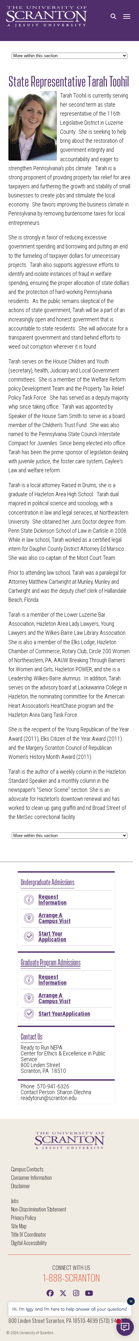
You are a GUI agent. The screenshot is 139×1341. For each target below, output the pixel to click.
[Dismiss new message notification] (131, 1301)
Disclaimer (20, 1186)
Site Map (19, 1226)
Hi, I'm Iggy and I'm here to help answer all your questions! (69, 1309)
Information (52, 899)
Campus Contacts (27, 1169)
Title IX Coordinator (28, 1234)
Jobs (15, 1201)
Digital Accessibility (29, 1243)
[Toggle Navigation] (127, 17)
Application (52, 936)
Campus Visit (54, 918)
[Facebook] (50, 1292)
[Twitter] (63, 1292)
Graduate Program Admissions (50, 961)
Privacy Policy (23, 1217)
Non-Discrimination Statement (39, 1209)
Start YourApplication (64, 1013)
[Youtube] (88, 1292)
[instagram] (76, 1292)
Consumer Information (31, 1177)
